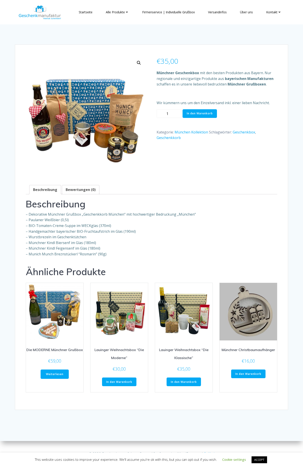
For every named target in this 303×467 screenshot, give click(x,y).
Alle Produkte (115, 12)
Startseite (85, 12)
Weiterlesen (54, 374)
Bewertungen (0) (81, 189)
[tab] (45, 189)
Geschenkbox (244, 132)
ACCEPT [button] (259, 460)
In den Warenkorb (200, 113)
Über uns (246, 12)
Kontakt (271, 12)
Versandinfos (217, 12)
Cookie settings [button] (234, 459)
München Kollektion (191, 132)
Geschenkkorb (169, 137)
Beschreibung (45, 189)
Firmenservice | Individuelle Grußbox (168, 12)
